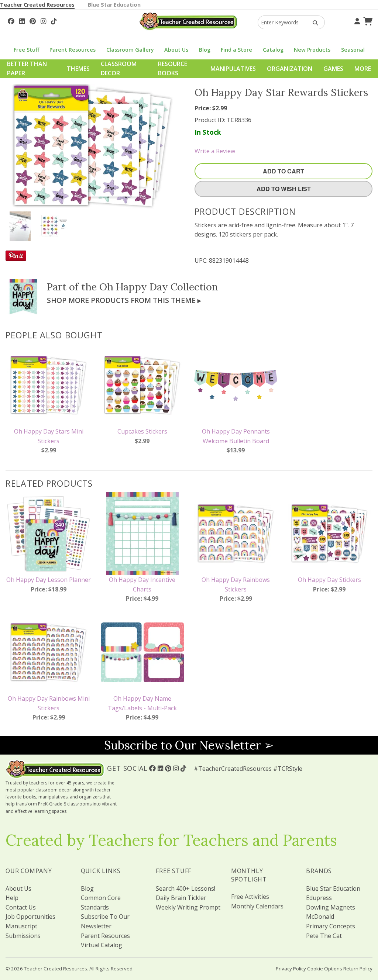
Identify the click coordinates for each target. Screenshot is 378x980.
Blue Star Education (114, 4)
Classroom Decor (119, 68)
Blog (204, 49)
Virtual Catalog (101, 945)
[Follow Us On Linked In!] (22, 20)
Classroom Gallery (130, 49)
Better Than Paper (27, 68)
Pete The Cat (324, 936)
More (362, 69)
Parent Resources (72, 49)
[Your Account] (356, 20)
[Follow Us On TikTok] (53, 20)
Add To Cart (283, 171)
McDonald (320, 916)
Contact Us (21, 907)
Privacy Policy (291, 968)
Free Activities (250, 897)
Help (12, 898)
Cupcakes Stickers (142, 431)
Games (333, 69)
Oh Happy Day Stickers (329, 580)
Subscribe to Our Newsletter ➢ (189, 745)
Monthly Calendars (257, 906)
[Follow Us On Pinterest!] (33, 20)
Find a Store (236, 49)
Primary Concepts (330, 926)
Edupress (319, 898)
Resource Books (172, 68)
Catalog (273, 49)
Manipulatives (233, 69)
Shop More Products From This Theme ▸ (124, 300)
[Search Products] (313, 22)
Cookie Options (324, 968)
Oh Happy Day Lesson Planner (48, 580)
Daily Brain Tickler (181, 898)
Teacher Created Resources (37, 4)
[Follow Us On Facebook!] (11, 20)
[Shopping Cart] (366, 20)
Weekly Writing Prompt (188, 907)
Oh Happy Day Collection (158, 286)
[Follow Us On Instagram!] (43, 20)
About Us (176, 49)
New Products (312, 49)
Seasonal (353, 49)
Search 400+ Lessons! (185, 888)
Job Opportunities (30, 916)
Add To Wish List (284, 188)
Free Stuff (26, 49)
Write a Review (215, 151)
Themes (78, 69)
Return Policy (357, 968)
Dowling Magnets (330, 907)
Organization (289, 69)
